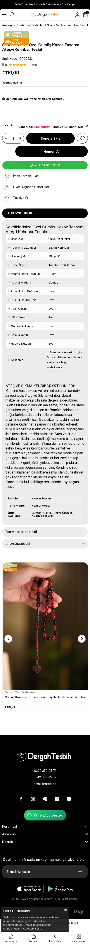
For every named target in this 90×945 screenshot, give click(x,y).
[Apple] (29, 889)
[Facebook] (21, 799)
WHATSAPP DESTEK (46, 165)
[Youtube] (69, 799)
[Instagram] (33, 799)
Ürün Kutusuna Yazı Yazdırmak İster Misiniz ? (33, 99)
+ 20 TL (7, 124)
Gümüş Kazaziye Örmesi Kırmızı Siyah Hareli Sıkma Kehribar (45, 697)
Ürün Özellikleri (19, 213)
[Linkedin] (57, 799)
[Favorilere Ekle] (82, 138)
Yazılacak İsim (12, 82)
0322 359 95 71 (45, 770)
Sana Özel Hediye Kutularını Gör (51, 126)
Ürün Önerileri (17, 543)
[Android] (60, 889)
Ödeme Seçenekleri (21, 532)
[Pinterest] (45, 799)
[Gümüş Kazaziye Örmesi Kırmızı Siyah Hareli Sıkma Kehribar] (45, 626)
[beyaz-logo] (45, 756)
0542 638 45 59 (45, 777)
